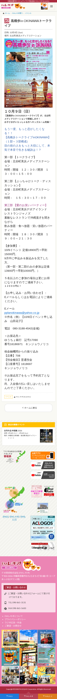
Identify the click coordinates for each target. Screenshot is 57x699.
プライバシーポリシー (15, 619)
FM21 (10, 696)
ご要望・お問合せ (13, 625)
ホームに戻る (30, 407)
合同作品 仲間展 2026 (13, 430)
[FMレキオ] (14, 516)
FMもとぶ (48, 696)
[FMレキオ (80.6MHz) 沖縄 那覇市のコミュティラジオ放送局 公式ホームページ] (13, 6)
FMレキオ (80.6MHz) (23, 397)
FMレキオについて (14, 616)
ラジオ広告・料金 (13, 622)
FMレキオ (29, 696)
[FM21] (6, 516)
